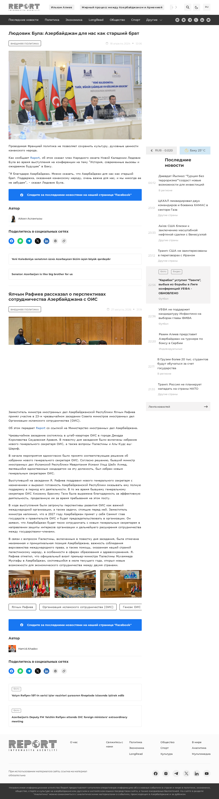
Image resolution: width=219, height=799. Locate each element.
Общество (168, 742)
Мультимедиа (201, 753)
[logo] (24, 7)
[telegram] (190, 20)
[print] (55, 241)
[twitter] (196, 20)
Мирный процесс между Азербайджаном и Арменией (122, 7)
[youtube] (208, 20)
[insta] (184, 20)
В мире (197, 742)
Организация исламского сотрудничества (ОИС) (77, 607)
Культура (167, 753)
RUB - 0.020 (164, 150)
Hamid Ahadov (28, 648)
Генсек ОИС (132, 607)
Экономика (136, 747)
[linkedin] (202, 20)
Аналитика (199, 747)
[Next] (173, 7)
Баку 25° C (197, 150)
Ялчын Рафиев (22, 607)
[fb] (177, 20)
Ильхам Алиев (61, 7)
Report (35, 157)
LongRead (136, 753)
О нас (74, 742)
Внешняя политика (25, 43)
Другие (151, 20)
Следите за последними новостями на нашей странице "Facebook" (79, 195)
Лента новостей (159, 406)
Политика (135, 742)
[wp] (20, 241)
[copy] (64, 241)
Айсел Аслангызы (30, 218)
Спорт (165, 747)
